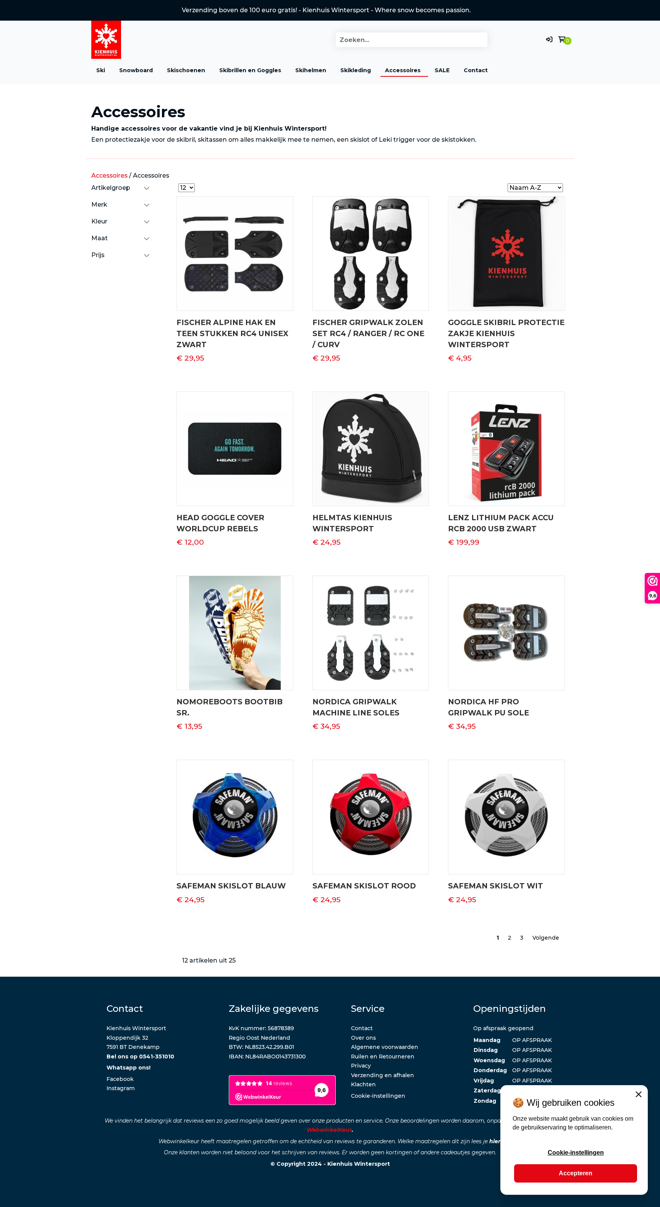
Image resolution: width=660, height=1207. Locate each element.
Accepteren (575, 1173)
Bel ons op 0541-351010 (140, 1056)
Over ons (363, 1037)
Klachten (363, 1084)
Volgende (545, 937)
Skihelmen (310, 70)
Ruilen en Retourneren (382, 1056)
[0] (561, 39)
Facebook (120, 1079)
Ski (100, 70)
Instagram (121, 1088)
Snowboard (136, 70)
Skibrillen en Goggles (250, 70)
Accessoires (403, 70)
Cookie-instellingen (378, 1095)
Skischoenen (186, 70)
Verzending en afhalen (382, 1075)
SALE (442, 70)
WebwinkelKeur (329, 1129)
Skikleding (355, 70)
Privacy (361, 1065)
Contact (476, 70)
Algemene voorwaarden (384, 1047)
